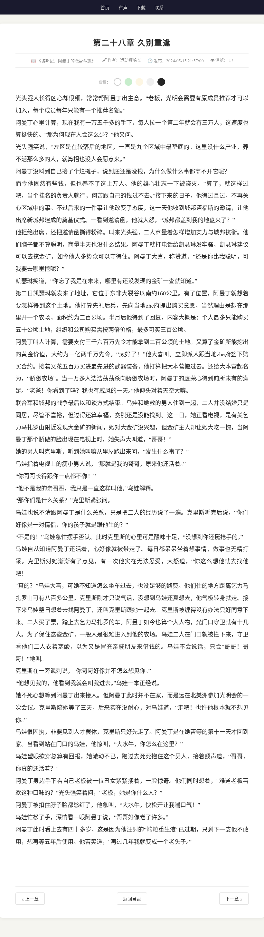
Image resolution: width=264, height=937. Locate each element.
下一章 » (233, 899)
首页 (104, 8)
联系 (159, 8)
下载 (141, 8)
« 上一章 (30, 899)
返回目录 (132, 899)
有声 (122, 8)
